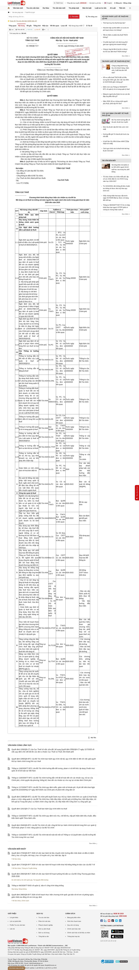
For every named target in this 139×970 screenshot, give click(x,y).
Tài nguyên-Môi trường (40, 880)
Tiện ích (122, 8)
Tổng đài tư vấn (43, 936)
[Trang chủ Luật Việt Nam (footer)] (18, 943)
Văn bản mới (18, 8)
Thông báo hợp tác (73, 936)
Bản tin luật (87, 8)
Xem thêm (92, 843)
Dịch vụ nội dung (43, 932)
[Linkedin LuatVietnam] (120, 920)
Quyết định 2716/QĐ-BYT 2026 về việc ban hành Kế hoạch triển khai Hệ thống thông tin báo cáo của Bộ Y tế (53, 865)
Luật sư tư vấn (100, 8)
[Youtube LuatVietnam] (109, 920)
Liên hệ (12, 929)
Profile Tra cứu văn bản (17, 925)
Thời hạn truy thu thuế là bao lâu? (114, 23)
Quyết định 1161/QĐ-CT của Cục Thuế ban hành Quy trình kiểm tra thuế (39, 809)
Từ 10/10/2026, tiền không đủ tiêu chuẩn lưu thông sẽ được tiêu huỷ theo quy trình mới (116, 188)
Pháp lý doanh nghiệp (45, 925)
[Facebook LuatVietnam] (101, 920)
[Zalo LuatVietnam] (105, 920)
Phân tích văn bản (44, 921)
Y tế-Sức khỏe (16, 859)
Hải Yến (93, 737)
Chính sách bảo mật (73, 929)
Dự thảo (46, 8)
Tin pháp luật (74, 8)
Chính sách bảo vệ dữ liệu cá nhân (78, 932)
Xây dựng (15, 889)
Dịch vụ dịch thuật (44, 929)
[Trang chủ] (8, 8)
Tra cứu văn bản (32, 8)
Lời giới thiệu (14, 917)
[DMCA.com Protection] (121, 962)
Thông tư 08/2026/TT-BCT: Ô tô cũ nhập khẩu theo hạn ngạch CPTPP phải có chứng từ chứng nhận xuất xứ (116, 207)
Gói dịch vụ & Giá (95, 3)
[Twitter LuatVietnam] (116, 920)
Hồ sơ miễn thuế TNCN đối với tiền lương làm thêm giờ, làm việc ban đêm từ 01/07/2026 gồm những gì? (116, 80)
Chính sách (25, 900)
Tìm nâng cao (92, 16)
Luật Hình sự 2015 (51, 968)
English (109, 3)
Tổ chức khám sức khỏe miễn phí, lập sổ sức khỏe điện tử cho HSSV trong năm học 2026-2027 (116, 179)
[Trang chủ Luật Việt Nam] (17, 3)
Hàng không (23, 889)
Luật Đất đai (39, 968)
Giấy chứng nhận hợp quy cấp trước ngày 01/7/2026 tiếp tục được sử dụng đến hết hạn (116, 198)
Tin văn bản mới (59, 8)
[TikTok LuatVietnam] (113, 920)
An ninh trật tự (16, 880)
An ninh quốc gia (27, 880)
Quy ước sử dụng (73, 925)
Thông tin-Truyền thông (29, 868)
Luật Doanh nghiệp (28, 968)
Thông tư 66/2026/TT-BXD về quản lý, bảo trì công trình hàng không (38, 886)
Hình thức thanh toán (74, 921)
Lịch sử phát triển (15, 921)
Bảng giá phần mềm (73, 917)
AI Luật (113, 8)
